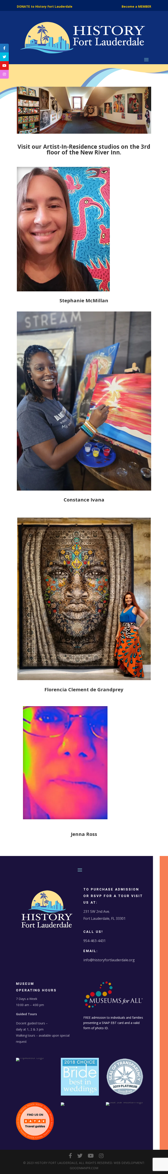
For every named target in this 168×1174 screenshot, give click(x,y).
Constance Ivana (84, 499)
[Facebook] (70, 1155)
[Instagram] (101, 1155)
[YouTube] (91, 1155)
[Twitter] (79, 1155)
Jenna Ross (84, 834)
